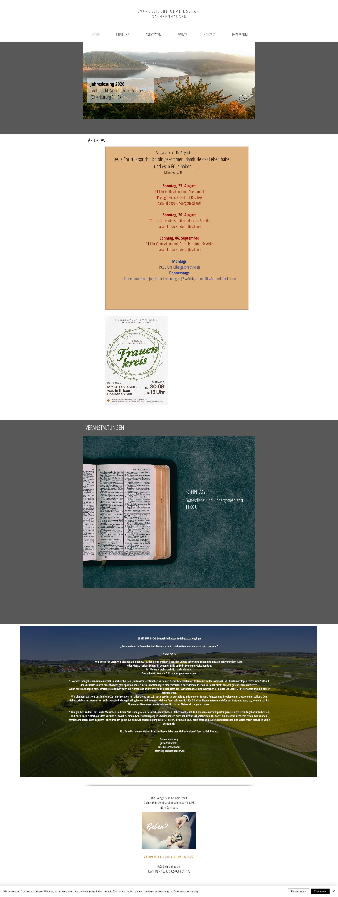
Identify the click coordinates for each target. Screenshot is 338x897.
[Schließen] (334, 891)
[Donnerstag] (174, 583)
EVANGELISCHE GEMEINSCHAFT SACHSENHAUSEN (170, 13)
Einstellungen (298, 891)
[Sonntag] (164, 583)
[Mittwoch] (169, 583)
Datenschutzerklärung (185, 891)
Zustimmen (320, 891)
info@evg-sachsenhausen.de (169, 751)
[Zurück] (88, 512)
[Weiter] (249, 512)
